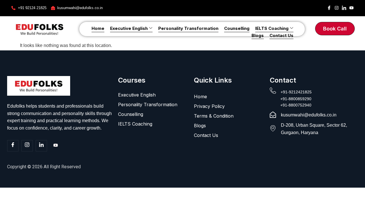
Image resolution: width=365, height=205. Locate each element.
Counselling (237, 28)
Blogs (258, 35)
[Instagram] (336, 8)
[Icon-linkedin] (344, 8)
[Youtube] (351, 8)
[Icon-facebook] (329, 8)
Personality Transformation (188, 28)
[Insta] (27, 145)
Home (98, 28)
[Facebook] (13, 145)
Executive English (129, 28)
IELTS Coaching (272, 28)
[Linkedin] (41, 145)
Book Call (335, 29)
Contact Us (281, 35)
